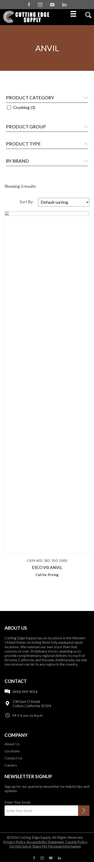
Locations (12, 751)
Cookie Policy (76, 842)
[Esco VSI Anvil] (47, 382)
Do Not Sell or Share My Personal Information (45, 846)
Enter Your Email (17, 802)
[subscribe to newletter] (83, 810)
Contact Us (13, 758)
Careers (11, 765)
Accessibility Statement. (46, 842)
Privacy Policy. (14, 842)
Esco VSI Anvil (47, 567)
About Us (12, 744)
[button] (47, 98)
